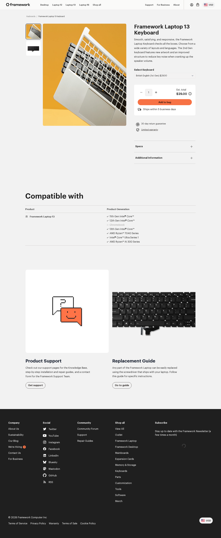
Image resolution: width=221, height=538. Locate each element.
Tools (118, 489)
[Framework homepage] (18, 4)
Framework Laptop (126, 441)
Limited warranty (149, 130)
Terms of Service (17, 523)
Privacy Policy (38, 523)
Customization (123, 483)
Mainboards (122, 453)
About (176, 4)
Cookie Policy (88, 523)
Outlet (118, 435)
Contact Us (14, 453)
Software (120, 495)
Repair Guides (85, 441)
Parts (118, 477)
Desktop (44, 4)
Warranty (54, 523)
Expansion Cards (124, 459)
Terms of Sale (69, 523)
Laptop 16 (84, 4)
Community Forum (87, 429)
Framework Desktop (126, 447)
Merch (118, 501)
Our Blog (13, 441)
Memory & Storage (125, 465)
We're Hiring (15, 447)
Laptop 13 (71, 4)
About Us (13, 429)
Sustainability (15, 435)
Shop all (97, 4)
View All (119, 429)
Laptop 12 (57, 4)
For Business (163, 4)
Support (149, 4)
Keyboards (121, 471)
